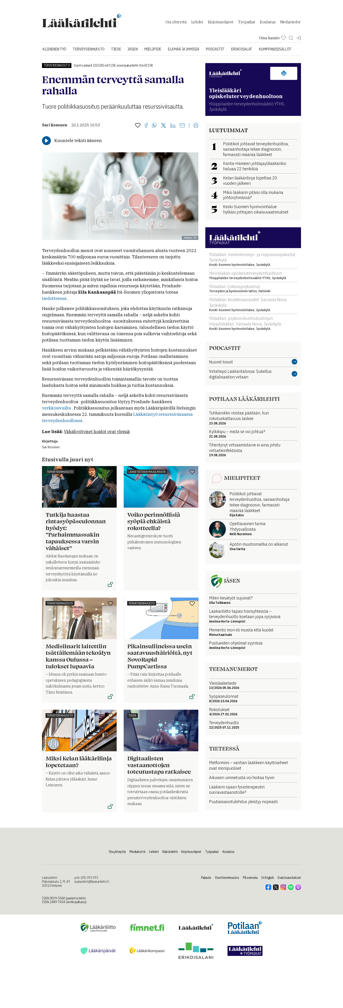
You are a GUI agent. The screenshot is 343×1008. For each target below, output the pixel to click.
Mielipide (152, 49)
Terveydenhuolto (89, 49)
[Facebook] (146, 125)
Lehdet (197, 22)
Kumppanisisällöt (275, 49)
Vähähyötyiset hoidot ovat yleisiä (97, 431)
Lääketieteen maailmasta (147, 472)
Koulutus (267, 22)
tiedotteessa (54, 298)
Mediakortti (137, 852)
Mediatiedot (290, 22)
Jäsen (132, 49)
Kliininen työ (54, 49)
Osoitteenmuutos (227, 878)
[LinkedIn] (172, 125)
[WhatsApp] (154, 125)
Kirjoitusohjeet (220, 22)
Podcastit (215, 49)
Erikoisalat (241, 49)
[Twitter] (163, 126)
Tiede (116, 49)
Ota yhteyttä (175, 22)
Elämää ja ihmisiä (183, 49)
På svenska (250, 878)
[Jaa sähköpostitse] (182, 125)
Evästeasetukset (289, 878)
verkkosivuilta (56, 408)
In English (267, 878)
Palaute (206, 878)
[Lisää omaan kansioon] (137, 125)
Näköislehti (170, 852)
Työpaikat (246, 22)
